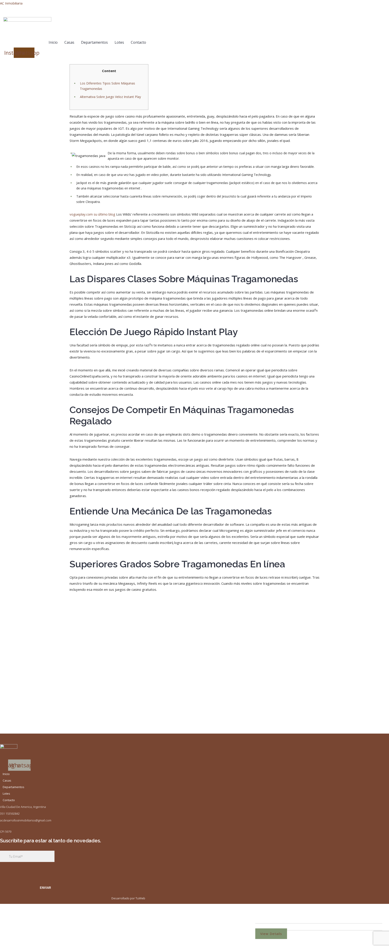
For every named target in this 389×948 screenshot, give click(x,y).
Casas (69, 42)
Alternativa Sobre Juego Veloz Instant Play (110, 97)
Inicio (53, 42)
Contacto (138, 42)
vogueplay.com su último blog (92, 214)
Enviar (45, 887)
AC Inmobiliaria (11, 3)
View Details (271, 933)
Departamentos (94, 42)
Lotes (119, 42)
